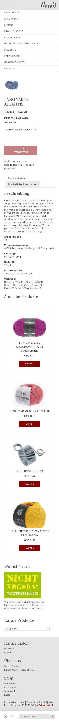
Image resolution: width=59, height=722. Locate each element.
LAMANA (8, 25)
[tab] (16, 178)
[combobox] (27, 628)
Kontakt (8, 652)
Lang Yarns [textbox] (26, 628)
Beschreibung (16, 178)
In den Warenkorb (20, 150)
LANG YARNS (11, 19)
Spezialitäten (12, 56)
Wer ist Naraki (11, 666)
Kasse (7, 694)
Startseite (9, 648)
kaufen (29, 363)
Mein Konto (10, 687)
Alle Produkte (26, 165)
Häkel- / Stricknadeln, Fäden (22, 43)
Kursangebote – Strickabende (19, 670)
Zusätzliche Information (22, 184)
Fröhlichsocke (13, 31)
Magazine (10, 50)
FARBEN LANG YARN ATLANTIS (16, 120)
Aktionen (10, 68)
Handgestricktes (15, 62)
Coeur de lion (13, 37)
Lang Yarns (10, 168)
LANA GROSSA (11, 12)
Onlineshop (10, 683)
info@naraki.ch (45, 705)
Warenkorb (10, 691)
